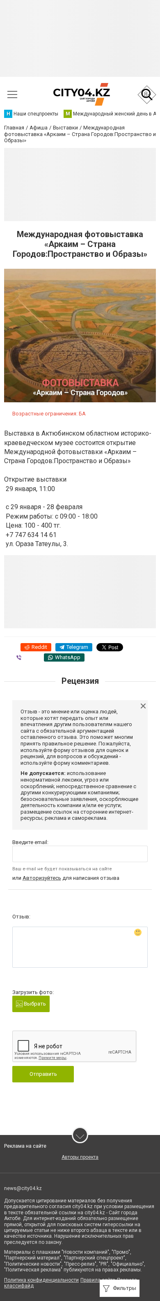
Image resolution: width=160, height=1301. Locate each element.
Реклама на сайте (25, 1146)
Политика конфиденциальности (41, 1280)
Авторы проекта (80, 1157)
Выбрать (34, 1004)
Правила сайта (97, 1280)
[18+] (81, 94)
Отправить (43, 1074)
